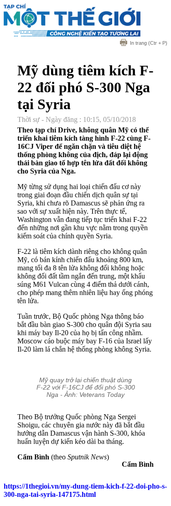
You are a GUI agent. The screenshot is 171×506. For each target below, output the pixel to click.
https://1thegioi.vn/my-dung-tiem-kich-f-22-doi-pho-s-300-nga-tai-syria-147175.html (85, 490)
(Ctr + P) (148, 43)
